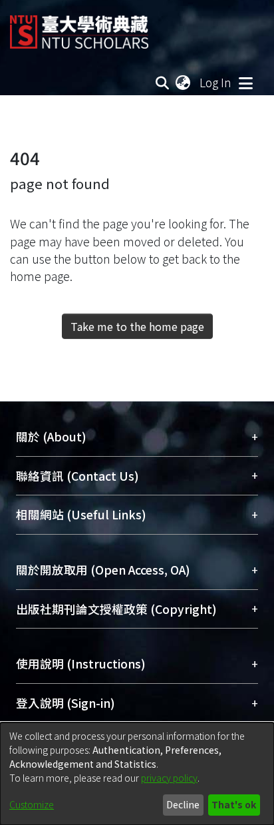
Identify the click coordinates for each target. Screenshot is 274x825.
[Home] (79, 27)
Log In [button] (216, 82)
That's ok (233, 804)
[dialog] (137, 773)
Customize (31, 804)
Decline (183, 804)
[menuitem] (183, 82)
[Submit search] (162, 83)
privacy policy (169, 777)
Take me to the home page (137, 326)
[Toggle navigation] (245, 82)
